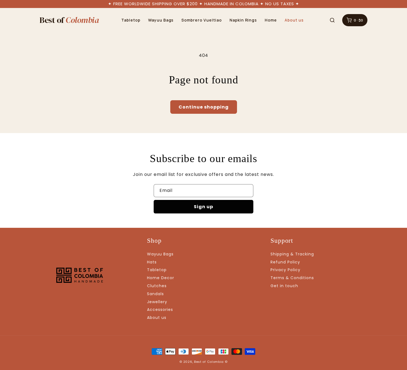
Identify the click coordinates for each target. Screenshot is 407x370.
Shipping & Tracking (292, 254)
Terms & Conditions (292, 278)
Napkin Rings (243, 20)
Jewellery (157, 302)
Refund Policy (285, 262)
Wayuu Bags (161, 20)
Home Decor (160, 278)
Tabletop (130, 20)
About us (294, 20)
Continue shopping (204, 107)
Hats (152, 262)
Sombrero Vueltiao (201, 20)
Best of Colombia (209, 362)
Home (271, 20)
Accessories (160, 309)
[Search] (332, 20)
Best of (69, 20)
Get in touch (284, 286)
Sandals (155, 294)
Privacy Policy (285, 270)
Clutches (157, 286)
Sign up (203, 207)
